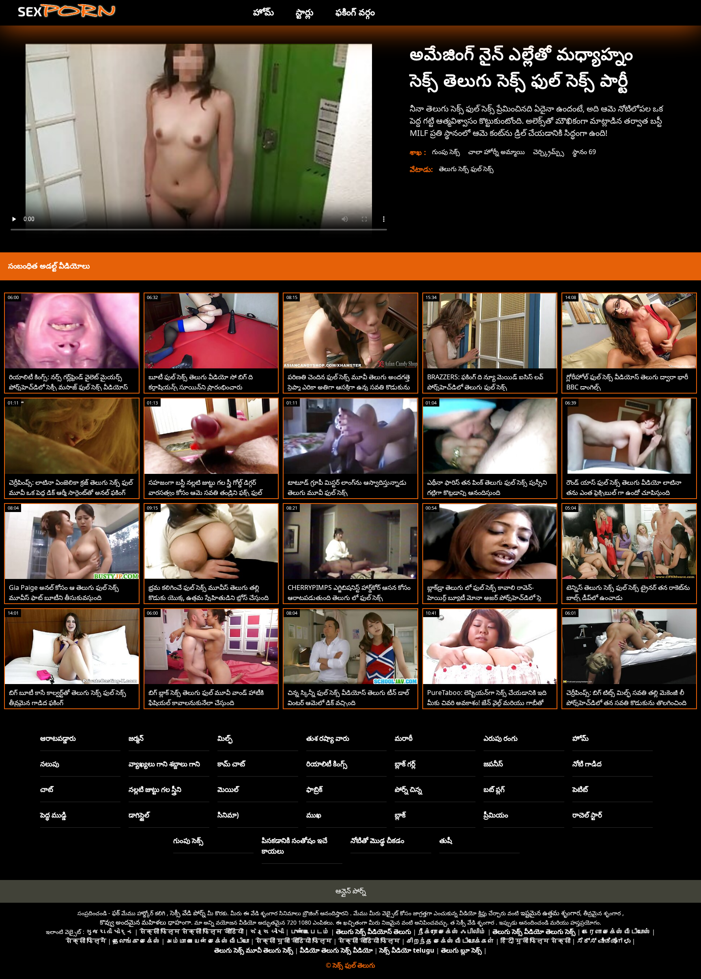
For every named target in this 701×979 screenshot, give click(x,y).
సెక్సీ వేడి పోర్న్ (188, 912)
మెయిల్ (228, 789)
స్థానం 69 (584, 151)
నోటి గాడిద (587, 763)
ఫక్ (116, 912)
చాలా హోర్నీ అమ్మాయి (496, 151)
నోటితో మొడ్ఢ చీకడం (377, 840)
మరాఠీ (404, 738)
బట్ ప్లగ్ (494, 789)
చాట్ (46, 789)
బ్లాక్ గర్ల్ (405, 763)
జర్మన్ (136, 738)
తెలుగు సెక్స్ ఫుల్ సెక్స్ (466, 168)
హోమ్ (580, 738)
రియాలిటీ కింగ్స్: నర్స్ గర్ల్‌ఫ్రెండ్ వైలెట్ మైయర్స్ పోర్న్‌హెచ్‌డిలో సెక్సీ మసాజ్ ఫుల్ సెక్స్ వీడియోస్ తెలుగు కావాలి (68, 387)
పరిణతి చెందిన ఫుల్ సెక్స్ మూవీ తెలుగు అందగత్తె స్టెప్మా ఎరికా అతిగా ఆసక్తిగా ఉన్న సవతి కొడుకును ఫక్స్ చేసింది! (349, 387)
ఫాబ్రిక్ (314, 789)
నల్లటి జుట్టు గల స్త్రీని (155, 789)
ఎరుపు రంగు (501, 738)
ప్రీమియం (496, 815)
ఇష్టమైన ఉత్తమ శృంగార (550, 912)
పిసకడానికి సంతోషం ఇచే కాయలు (294, 846)
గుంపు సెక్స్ (446, 151)
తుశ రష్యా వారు (327, 738)
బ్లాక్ (400, 815)
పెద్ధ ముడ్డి (53, 815)
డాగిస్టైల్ (139, 815)
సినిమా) (228, 815)
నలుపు (49, 763)
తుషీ (445, 840)
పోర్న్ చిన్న (408, 789)
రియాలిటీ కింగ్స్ (326, 763)
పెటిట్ (580, 789)
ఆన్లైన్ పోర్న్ (350, 890)
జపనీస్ (493, 763)
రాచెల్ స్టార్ (587, 815)
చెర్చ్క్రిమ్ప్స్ (548, 151)
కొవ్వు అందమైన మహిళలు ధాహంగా (145, 922)
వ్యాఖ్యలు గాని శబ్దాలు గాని (164, 763)
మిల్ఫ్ (224, 738)
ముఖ (313, 815)
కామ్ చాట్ (231, 763)
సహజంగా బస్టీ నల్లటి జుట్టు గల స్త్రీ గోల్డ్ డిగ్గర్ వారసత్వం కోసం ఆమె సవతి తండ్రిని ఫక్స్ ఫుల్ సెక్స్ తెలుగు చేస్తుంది (205, 492)
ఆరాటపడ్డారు (58, 738)
